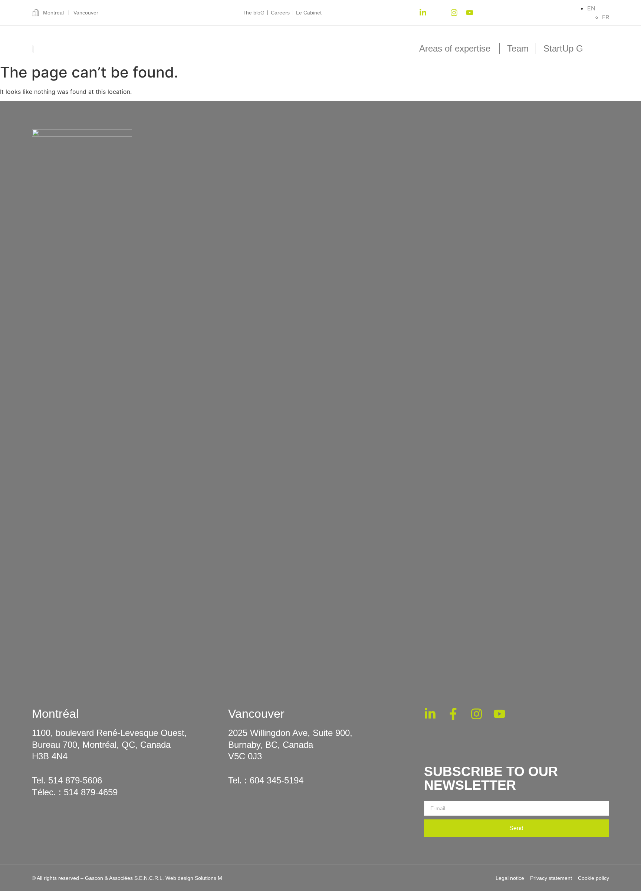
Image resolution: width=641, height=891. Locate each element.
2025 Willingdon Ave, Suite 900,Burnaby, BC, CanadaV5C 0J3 (290, 744)
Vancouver (256, 713)
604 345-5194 (276, 780)
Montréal (55, 713)
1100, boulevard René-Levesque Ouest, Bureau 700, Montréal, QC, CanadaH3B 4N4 (109, 744)
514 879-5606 (75, 780)
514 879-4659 (91, 792)
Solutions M (208, 878)
